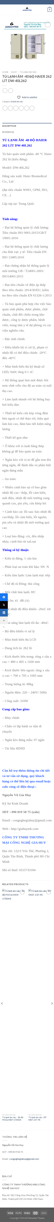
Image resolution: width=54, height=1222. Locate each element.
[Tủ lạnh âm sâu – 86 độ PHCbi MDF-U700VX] (14, 1000)
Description (9, 126)
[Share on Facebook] (10, 108)
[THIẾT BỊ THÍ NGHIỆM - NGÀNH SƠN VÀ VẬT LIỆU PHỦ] (27, 9)
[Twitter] (4, 605)
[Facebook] (4, 597)
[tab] (27, 126)
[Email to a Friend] (21, 108)
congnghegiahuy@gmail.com (24, 1158)
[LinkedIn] (4, 613)
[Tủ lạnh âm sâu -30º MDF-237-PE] (40, 1000)
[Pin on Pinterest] (26, 108)
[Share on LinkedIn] (32, 108)
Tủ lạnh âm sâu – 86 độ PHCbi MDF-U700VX (12, 1118)
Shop (14, 72)
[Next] (51, 1009)
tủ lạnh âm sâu (28, 72)
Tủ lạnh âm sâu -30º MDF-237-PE (37, 1118)
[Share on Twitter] (15, 108)
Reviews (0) (8, 132)
